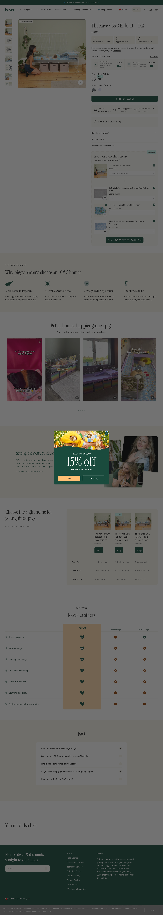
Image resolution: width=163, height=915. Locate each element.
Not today (93, 478)
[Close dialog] (106, 433)
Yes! (69, 478)
